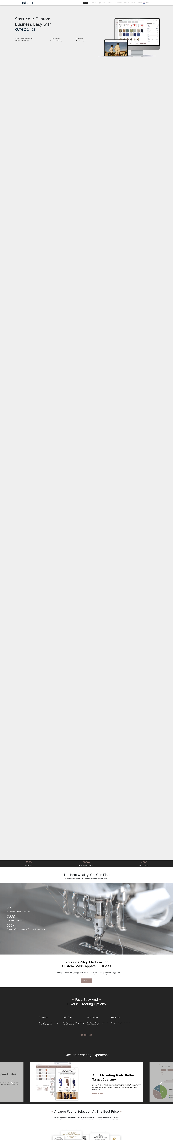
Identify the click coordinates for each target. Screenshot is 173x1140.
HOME (85, 3)
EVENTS (110, 3)
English (147, 2)
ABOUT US (86, 980)
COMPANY (102, 3)
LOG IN (139, 3)
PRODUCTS (118, 3)
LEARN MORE (86, 1035)
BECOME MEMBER (129, 3)
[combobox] (146, 2)
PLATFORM (93, 3)
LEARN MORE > (98, 1093)
